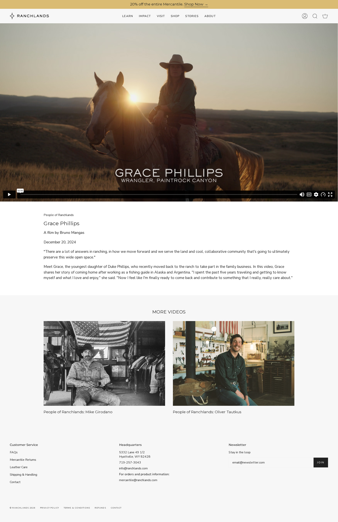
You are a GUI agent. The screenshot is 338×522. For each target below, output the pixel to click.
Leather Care (19, 467)
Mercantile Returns (23, 460)
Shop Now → (196, 4)
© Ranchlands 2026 (22, 508)
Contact (15, 482)
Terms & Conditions (77, 508)
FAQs (14, 452)
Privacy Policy (49, 508)
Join (321, 462)
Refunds (100, 508)
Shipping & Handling (23, 474)
